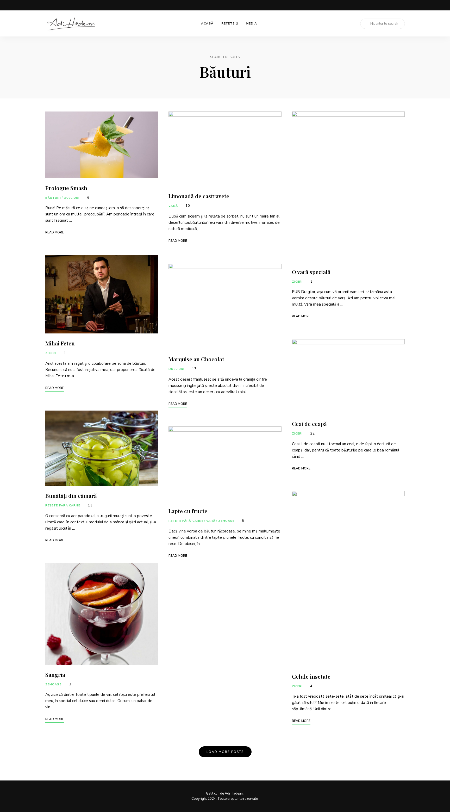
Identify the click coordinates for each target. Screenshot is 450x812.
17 (194, 369)
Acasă (207, 23)
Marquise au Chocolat (196, 359)
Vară (173, 206)
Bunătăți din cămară (71, 495)
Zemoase (53, 684)
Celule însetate (311, 676)
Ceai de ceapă (309, 423)
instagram (392, 5)
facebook (382, 5)
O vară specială (311, 271)
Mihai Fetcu (60, 343)
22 (312, 433)
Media (251, 23)
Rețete (228, 23)
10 (187, 205)
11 (89, 505)
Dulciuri (72, 198)
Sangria (55, 674)
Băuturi (53, 198)
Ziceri (50, 353)
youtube (402, 5)
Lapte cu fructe (187, 511)
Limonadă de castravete (198, 196)
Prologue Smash (66, 187)
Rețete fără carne (62, 505)
